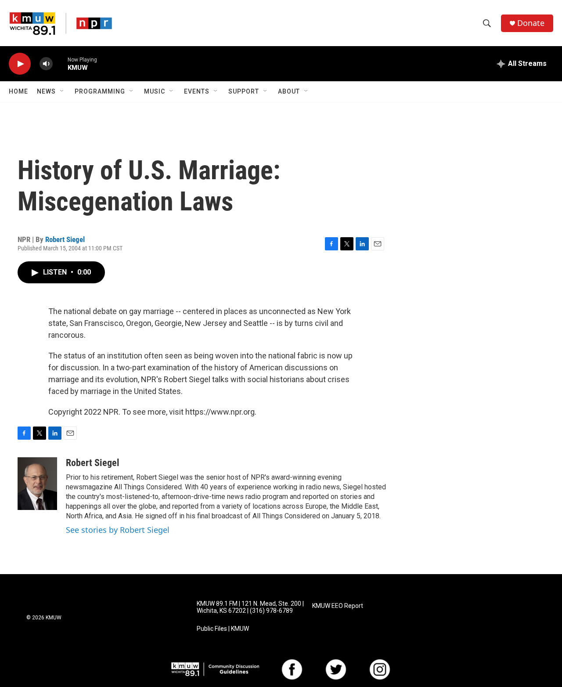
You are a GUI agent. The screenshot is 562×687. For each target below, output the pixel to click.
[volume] (46, 64)
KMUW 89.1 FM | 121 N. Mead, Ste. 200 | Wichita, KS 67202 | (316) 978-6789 (250, 607)
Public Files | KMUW (223, 629)
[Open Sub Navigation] (62, 91)
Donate (530, 23)
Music (154, 91)
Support (243, 91)
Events (196, 91)
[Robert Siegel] (37, 483)
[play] (20, 64)
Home (18, 91)
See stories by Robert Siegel (117, 529)
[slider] (60, 63)
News (46, 91)
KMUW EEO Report (337, 606)
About (289, 91)
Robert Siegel (65, 239)
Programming (100, 91)
